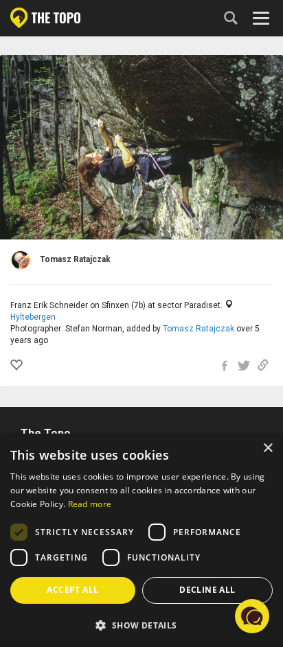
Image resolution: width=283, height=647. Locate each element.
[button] (141, 624)
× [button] (267, 448)
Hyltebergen (33, 317)
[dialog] (141, 540)
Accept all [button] (72, 590)
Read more (90, 504)
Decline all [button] (207, 590)
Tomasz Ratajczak (198, 328)
